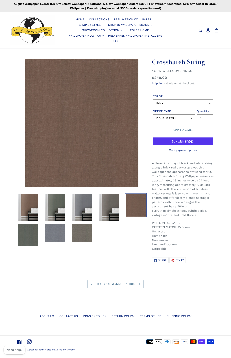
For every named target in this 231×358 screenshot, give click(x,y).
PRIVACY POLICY (94, 316)
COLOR (158, 96)
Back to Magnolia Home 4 (118, 284)
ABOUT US (47, 316)
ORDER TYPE (162, 111)
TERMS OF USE (150, 316)
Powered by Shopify (63, 349)
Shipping (157, 83)
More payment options (183, 150)
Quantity (203, 111)
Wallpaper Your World (39, 349)
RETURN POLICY (123, 316)
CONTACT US (68, 316)
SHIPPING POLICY (179, 316)
